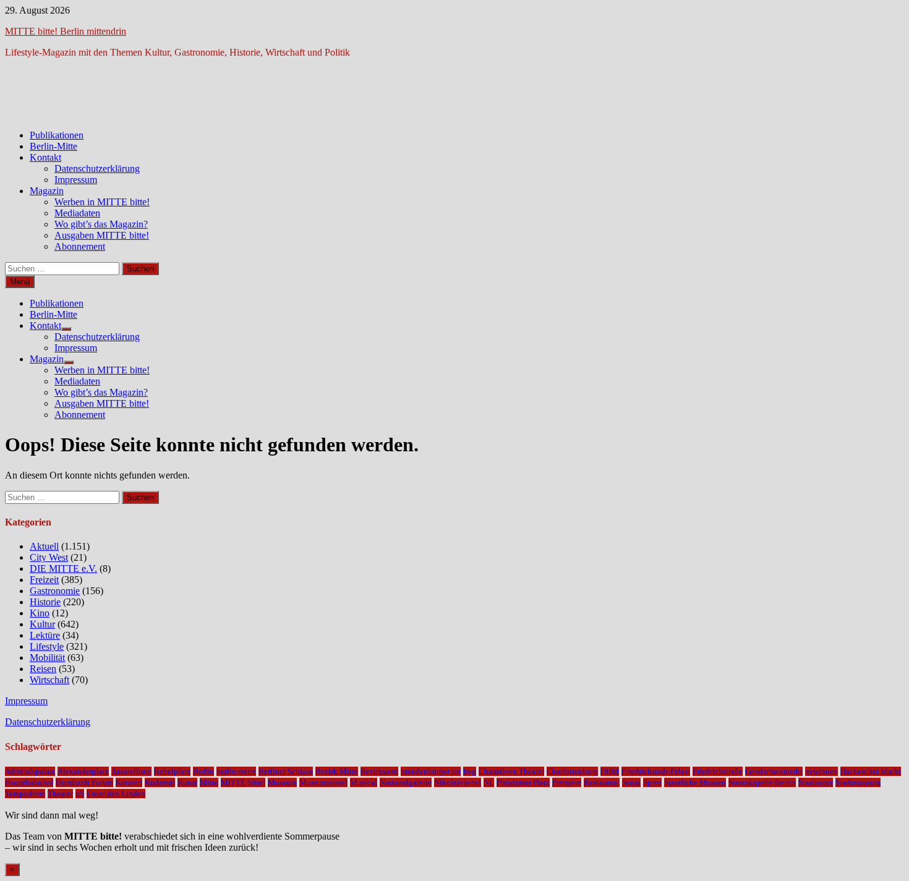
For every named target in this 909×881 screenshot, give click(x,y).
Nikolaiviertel (457, 782)
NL (489, 782)
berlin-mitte (236, 771)
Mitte (209, 782)
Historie (45, 602)
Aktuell (44, 546)
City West (49, 557)
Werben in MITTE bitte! (102, 202)
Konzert (129, 782)
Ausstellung (131, 771)
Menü (20, 281)
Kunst (187, 782)
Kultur (42, 624)
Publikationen (56, 135)
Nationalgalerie (406, 782)
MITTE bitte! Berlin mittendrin (65, 31)
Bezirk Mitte (336, 771)
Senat (631, 782)
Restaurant (602, 782)
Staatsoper (815, 782)
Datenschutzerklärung (97, 168)
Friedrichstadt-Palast (655, 771)
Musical (363, 782)
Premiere (566, 782)
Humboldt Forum (84, 782)
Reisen (43, 668)
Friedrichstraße (718, 771)
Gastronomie (55, 590)
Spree (652, 782)
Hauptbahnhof (29, 782)
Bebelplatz (172, 771)
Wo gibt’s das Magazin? (101, 224)
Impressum (75, 179)
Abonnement (79, 246)
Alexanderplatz (83, 771)
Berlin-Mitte (53, 146)
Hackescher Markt (870, 771)
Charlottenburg (572, 771)
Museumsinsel (323, 782)
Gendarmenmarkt (774, 771)
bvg (469, 771)
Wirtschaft (49, 680)
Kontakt (45, 157)
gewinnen (821, 771)
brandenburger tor (431, 771)
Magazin (47, 190)
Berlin (203, 771)
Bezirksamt (379, 771)
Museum (282, 782)
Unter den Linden (116, 793)
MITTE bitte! (243, 782)
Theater (60, 793)
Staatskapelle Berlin (762, 782)
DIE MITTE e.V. (63, 568)
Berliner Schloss (285, 771)
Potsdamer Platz (523, 782)
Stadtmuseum (858, 782)
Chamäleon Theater (511, 771)
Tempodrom (25, 793)
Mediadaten (77, 213)
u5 (79, 793)
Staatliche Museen (695, 782)
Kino (39, 613)
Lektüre (45, 635)
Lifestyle (47, 646)
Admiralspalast (30, 771)
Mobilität (47, 657)
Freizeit (44, 579)
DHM (609, 771)
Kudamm (160, 782)
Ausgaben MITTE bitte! (101, 235)
